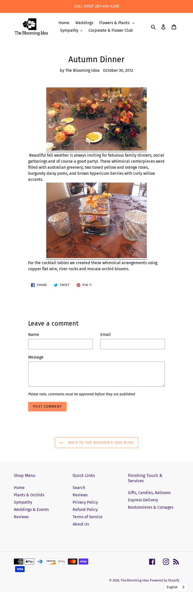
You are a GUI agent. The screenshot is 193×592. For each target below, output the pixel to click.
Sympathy (23, 502)
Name (33, 334)
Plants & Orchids (29, 495)
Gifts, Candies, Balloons (149, 492)
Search (79, 487)
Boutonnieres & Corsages (150, 507)
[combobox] (176, 587)
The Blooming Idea (135, 580)
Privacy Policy (85, 502)
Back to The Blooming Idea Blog (100, 442)
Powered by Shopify (164, 580)
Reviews (21, 516)
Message (35, 357)
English (172, 587)
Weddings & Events (31, 509)
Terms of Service (88, 516)
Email (105, 334)
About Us (81, 524)
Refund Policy (85, 509)
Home (19, 487)
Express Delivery (143, 500)
